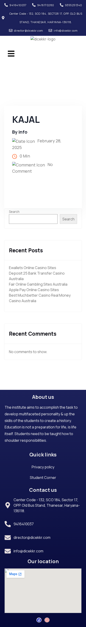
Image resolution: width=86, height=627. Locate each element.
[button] (11, 53)
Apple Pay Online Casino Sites (34, 289)
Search (14, 211)
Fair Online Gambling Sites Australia (38, 284)
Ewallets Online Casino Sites (32, 267)
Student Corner (43, 477)
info (22, 132)
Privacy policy (43, 467)
